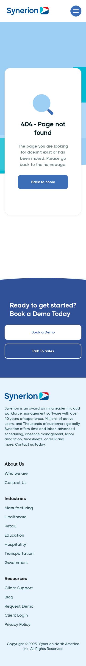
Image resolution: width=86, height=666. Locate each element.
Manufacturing (19, 508)
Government (16, 563)
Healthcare (16, 517)
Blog (9, 597)
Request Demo (19, 606)
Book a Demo (43, 332)
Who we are (16, 473)
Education (14, 535)
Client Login (16, 615)
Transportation (19, 553)
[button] (75, 11)
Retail (10, 526)
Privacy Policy (17, 624)
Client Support (19, 588)
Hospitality (15, 544)
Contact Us (16, 483)
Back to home (43, 182)
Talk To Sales (43, 351)
